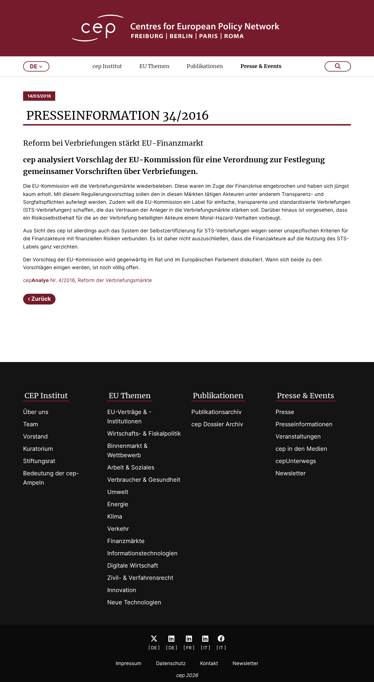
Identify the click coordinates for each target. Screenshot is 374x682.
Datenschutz (171, 663)
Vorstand (35, 436)
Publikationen (205, 66)
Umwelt (117, 491)
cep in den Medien (301, 448)
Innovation (121, 590)
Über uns (35, 411)
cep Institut (107, 66)
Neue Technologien (134, 602)
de (33, 66)
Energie (117, 504)
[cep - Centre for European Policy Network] (187, 28)
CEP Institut (46, 395)
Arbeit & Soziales (130, 467)
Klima (114, 516)
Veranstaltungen (298, 436)
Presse (285, 411)
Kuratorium (38, 448)
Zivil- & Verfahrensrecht (140, 577)
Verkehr (118, 528)
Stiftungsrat (39, 460)
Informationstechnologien (142, 553)
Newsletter (291, 473)
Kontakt (209, 663)
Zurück (41, 298)
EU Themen (154, 66)
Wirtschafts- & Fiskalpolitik (144, 433)
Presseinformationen (304, 424)
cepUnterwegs (296, 460)
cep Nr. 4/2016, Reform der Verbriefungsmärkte (87, 280)
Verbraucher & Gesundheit (143, 479)
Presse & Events (260, 66)
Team (30, 424)
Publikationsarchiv (216, 411)
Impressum (128, 663)
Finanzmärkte (126, 540)
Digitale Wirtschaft (132, 565)
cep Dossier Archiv (217, 424)
